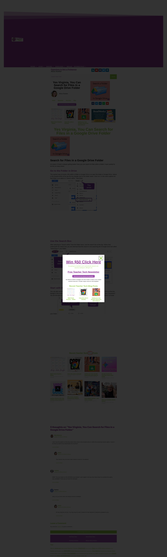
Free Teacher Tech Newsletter (83, 272)
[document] (83, 278)
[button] (101, 258)
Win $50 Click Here (83, 262)
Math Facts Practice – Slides (70, 298)
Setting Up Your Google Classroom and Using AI (96, 299)
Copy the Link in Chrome (83, 298)
